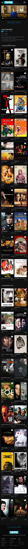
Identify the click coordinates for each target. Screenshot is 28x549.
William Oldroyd (12, 36)
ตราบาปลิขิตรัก (4, 161)
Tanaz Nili (6, 36)
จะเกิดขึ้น (3, 545)
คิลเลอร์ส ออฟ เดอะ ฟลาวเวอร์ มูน (7, 424)
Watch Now (10, 22)
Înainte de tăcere (4, 91)
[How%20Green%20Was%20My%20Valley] (20, 414)
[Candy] (7, 174)
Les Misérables (4, 231)
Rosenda (16, 184)
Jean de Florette (17, 231)
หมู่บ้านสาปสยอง (4, 447)
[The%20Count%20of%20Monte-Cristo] (7, 57)
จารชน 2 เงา (3, 114)
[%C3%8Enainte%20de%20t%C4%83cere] (7, 81)
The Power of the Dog (19, 377)
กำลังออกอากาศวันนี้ (13, 545)
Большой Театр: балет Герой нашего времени (20, 91)
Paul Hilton (17, 39)
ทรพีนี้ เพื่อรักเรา (17, 330)
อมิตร (2, 401)
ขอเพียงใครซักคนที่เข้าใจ (19, 401)
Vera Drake (3, 518)
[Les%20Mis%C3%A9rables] (7, 221)
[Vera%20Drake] (7, 508)
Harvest (16, 447)
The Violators (17, 137)
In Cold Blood (17, 354)
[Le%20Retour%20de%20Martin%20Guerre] (20, 245)
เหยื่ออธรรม (16, 161)
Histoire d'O (16, 67)
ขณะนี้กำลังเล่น (4, 542)
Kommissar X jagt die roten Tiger (7, 278)
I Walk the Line (4, 330)
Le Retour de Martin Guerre (20, 254)
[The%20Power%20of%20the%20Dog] (20, 368)
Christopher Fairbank (5, 40)
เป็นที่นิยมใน (3, 540)
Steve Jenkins (8, 38)
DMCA (19, 540)
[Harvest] (20, 438)
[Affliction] (20, 485)
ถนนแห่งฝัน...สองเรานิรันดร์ (20, 278)
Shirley (15, 518)
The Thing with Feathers (6, 471)
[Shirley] (20, 508)
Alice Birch (17, 36)
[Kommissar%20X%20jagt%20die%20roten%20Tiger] (7, 268)
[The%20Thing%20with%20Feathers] (7, 461)
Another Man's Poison (5, 377)
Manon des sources (5, 254)
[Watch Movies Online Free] (8, 2)
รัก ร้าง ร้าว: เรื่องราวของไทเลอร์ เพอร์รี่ (7, 354)
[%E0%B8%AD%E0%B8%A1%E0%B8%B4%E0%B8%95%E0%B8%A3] (7, 391)
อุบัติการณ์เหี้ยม (17, 471)
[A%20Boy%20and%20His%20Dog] (20, 104)
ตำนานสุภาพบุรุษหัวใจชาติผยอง (20, 208)
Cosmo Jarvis (11, 39)
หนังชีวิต (6, 33)
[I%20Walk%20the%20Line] (7, 321)
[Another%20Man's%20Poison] (7, 368)
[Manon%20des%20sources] (7, 245)
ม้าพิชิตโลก (3, 208)
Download (18, 22)
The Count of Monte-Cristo (7, 67)
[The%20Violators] (20, 128)
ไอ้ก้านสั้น (3, 307)
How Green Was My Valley (19, 424)
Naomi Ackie (21, 39)
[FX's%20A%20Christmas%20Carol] (7, 485)
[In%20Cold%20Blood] (20, 344)
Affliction (16, 494)
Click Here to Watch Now (13, 527)
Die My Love (17, 307)
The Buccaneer (4, 137)
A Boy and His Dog (18, 114)
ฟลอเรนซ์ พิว (5, 39)
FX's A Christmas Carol (6, 494)
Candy (2, 184)
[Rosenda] (20, 174)
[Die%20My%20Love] (20, 297)
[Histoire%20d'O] (20, 57)
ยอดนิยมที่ (11, 542)
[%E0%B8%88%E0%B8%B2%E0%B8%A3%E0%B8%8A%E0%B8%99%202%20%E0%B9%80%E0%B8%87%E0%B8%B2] (7, 104)
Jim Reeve (14, 38)
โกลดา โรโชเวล (13, 40)
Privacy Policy (21, 542)
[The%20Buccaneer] (7, 128)
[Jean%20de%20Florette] (20, 221)
